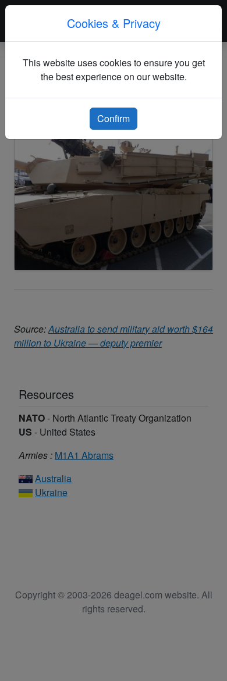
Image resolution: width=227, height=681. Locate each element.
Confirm (113, 118)
